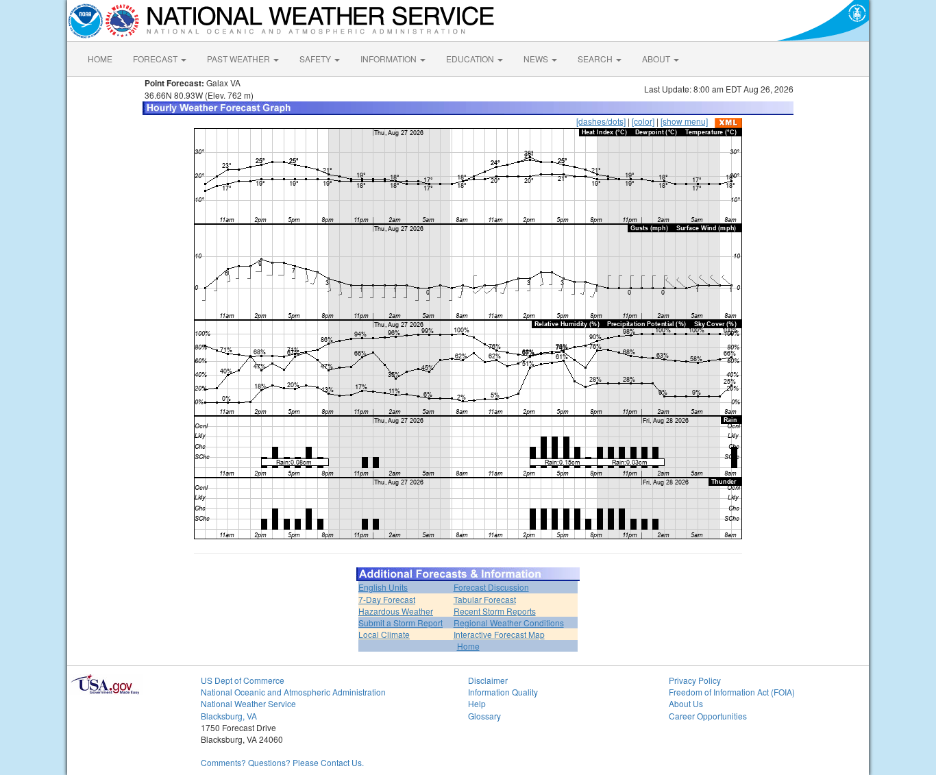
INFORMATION (389, 58)
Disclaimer (488, 680)
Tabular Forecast (485, 599)
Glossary (484, 716)
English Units (383, 587)
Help (477, 703)
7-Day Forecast (386, 599)
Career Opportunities (708, 716)
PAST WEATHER (239, 58)
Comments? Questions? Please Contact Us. (282, 762)
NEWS (537, 58)
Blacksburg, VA (229, 716)
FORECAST (156, 58)
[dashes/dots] (601, 121)
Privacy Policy (695, 680)
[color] (643, 121)
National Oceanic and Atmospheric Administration (293, 692)
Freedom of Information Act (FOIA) (732, 692)
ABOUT (657, 58)
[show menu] (684, 121)
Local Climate (384, 634)
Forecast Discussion (491, 587)
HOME (100, 58)
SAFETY (316, 58)
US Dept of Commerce (242, 680)
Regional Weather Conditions (509, 622)
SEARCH (596, 58)
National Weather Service (248, 703)
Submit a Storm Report (400, 622)
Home (468, 646)
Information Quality (503, 692)
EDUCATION (471, 58)
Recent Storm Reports (495, 611)
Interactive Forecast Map (499, 634)
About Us (686, 703)
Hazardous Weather (395, 611)
